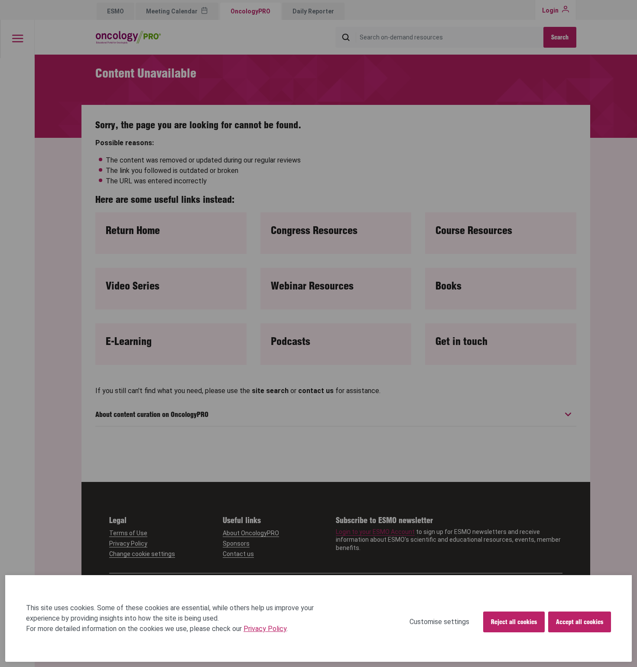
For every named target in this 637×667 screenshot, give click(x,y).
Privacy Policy (265, 629)
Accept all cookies (579, 622)
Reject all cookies (514, 622)
